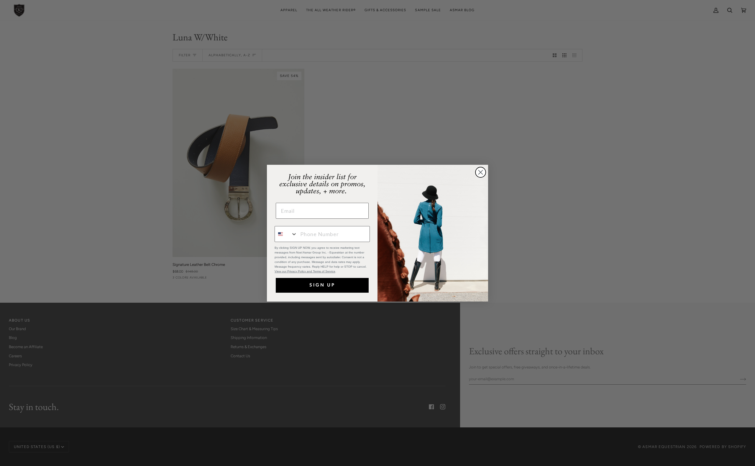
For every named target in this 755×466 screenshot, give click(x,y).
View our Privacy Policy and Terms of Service (305, 271)
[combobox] (286, 234)
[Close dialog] (480, 172)
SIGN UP (322, 285)
